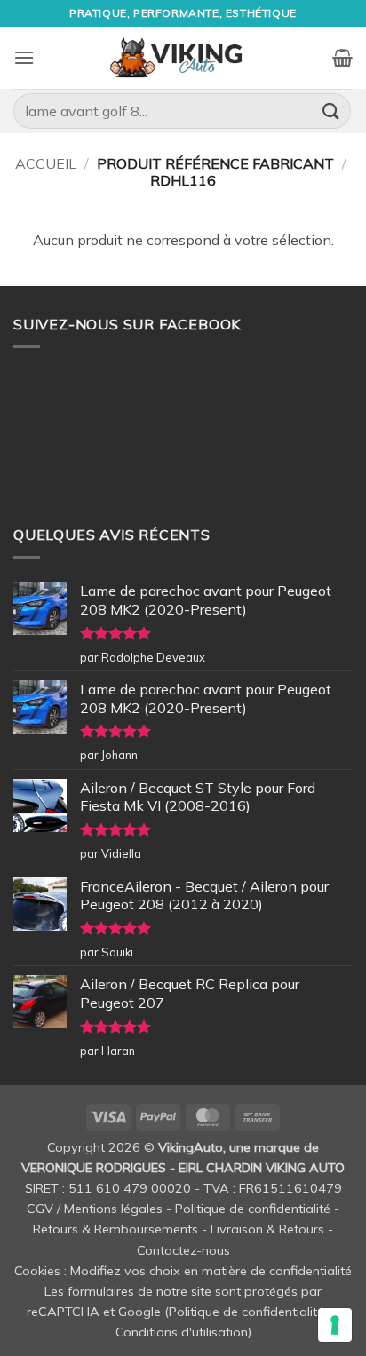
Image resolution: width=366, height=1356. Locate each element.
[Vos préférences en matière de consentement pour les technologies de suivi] (335, 1325)
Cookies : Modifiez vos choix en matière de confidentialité (183, 1271)
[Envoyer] (331, 110)
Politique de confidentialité (252, 1209)
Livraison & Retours (267, 1229)
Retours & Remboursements (115, 1229)
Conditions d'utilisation (181, 1332)
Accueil (45, 163)
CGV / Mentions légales (95, 1209)
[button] (24, 57)
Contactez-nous (183, 1250)
